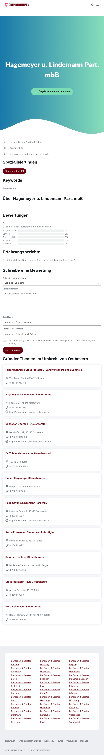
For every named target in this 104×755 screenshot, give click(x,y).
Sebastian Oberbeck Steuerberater (25, 423)
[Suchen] (92, 5)
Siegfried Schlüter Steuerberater (24, 557)
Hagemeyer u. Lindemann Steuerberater (28, 394)
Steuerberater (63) (14, 171)
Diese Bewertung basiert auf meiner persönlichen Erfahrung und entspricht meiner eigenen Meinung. (52, 342)
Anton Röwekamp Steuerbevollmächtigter (30, 532)
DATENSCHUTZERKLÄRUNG (30, 741)
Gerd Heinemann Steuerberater (23, 606)
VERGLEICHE (71, 741)
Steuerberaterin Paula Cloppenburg (26, 581)
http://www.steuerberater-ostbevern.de (29, 154)
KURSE (60, 741)
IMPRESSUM (49, 741)
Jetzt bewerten (12, 350)
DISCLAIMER (10, 741)
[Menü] (97, 5)
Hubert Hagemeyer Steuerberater (25, 478)
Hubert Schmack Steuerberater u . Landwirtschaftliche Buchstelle (44, 369)
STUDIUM (84, 741)
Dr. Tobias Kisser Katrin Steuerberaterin (28, 453)
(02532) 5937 (16, 148)
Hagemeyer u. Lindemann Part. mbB (26, 502)
